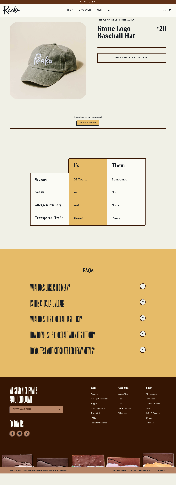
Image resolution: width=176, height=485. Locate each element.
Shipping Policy (98, 408)
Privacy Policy (120, 470)
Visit (120, 403)
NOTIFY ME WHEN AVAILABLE (132, 58)
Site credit (161, 470)
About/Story (123, 394)
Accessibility (146, 470)
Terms (133, 470)
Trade (120, 399)
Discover (85, 10)
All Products (151, 394)
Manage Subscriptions (100, 399)
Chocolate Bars (153, 403)
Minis (148, 408)
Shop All (102, 20)
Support (94, 403)
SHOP (70, 10)
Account (94, 394)
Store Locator (124, 408)
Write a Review (89, 123)
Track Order (96, 413)
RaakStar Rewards (99, 423)
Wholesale (123, 413)
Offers (149, 418)
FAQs (93, 418)
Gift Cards (150, 423)
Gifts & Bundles (153, 413)
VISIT (100, 10)
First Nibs (150, 399)
